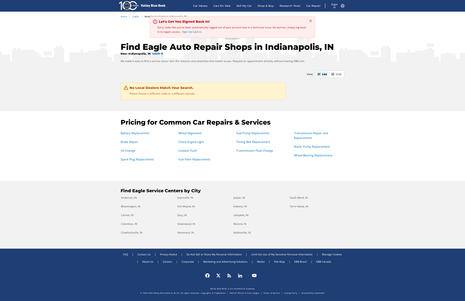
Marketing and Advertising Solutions (225, 261)
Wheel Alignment (190, 133)
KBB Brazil (300, 261)
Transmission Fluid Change (254, 151)
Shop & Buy (266, 5)
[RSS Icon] (229, 275)
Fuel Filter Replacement (194, 159)
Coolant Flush (187, 151)
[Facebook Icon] (209, 275)
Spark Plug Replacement (137, 159)
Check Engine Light (191, 142)
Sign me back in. (192, 31)
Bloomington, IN (130, 206)
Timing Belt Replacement (253, 142)
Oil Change (128, 151)
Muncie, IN (239, 224)
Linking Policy (290, 293)
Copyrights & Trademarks (213, 293)
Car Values (200, 5)
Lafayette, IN (240, 215)
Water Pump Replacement (312, 147)
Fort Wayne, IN (186, 206)
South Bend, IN (299, 197)
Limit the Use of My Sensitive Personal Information (282, 254)
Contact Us (144, 254)
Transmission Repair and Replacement (311, 135)
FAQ (125, 254)
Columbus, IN (129, 224)
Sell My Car (244, 5)
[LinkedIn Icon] (240, 275)
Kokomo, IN (240, 206)
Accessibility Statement (313, 293)
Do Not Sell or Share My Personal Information (214, 254)
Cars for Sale (222, 5)
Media (261, 261)
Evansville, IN (185, 197)
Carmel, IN (127, 215)
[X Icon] (218, 275)
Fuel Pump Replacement (252, 133)
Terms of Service (271, 293)
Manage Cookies (332, 254)
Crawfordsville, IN (131, 232)
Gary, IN (182, 215)
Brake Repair (129, 142)
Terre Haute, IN (299, 206)
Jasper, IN (239, 197)
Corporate (188, 261)
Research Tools (290, 5)
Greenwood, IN (186, 224)
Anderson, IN (129, 197)
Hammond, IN (185, 232)
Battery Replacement (135, 133)
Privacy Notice (168, 254)
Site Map (279, 261)
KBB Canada (323, 261)
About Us (147, 261)
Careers (167, 261)
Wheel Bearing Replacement (313, 155)
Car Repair (313, 5)
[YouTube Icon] (253, 275)
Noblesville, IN (242, 232)
